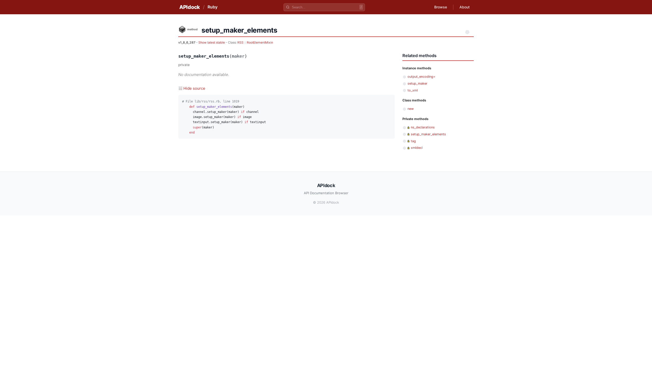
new (411, 109)
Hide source (194, 88)
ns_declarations (423, 127)
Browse (440, 7)
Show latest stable (212, 42)
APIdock (189, 7)
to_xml (413, 90)
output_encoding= (421, 76)
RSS (240, 42)
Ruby (213, 6)
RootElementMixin (260, 42)
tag (413, 141)
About (464, 7)
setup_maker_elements (428, 134)
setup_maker (417, 83)
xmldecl (417, 148)
